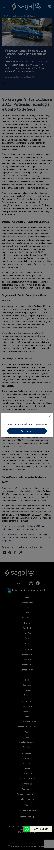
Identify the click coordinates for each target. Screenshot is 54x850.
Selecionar (26, 431)
